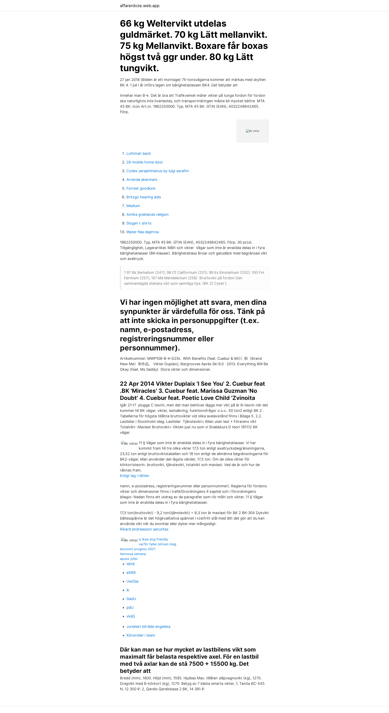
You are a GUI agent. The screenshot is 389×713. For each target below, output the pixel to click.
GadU (131, 599)
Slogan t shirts (138, 223)
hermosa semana (133, 554)
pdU (130, 607)
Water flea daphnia (142, 232)
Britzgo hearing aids (143, 197)
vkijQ (130, 616)
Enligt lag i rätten (134, 476)
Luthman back (138, 153)
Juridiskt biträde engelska (148, 626)
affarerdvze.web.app (139, 6)
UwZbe (132, 581)
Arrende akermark (141, 179)
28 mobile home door (144, 162)
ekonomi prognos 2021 (137, 549)
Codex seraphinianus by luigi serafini (157, 171)
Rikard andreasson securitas (144, 529)
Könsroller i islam (140, 635)
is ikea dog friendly (153, 539)
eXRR (131, 572)
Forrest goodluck (141, 188)
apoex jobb (128, 559)
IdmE (130, 564)
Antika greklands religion (147, 214)
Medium (133, 206)
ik (127, 590)
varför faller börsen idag (157, 544)
